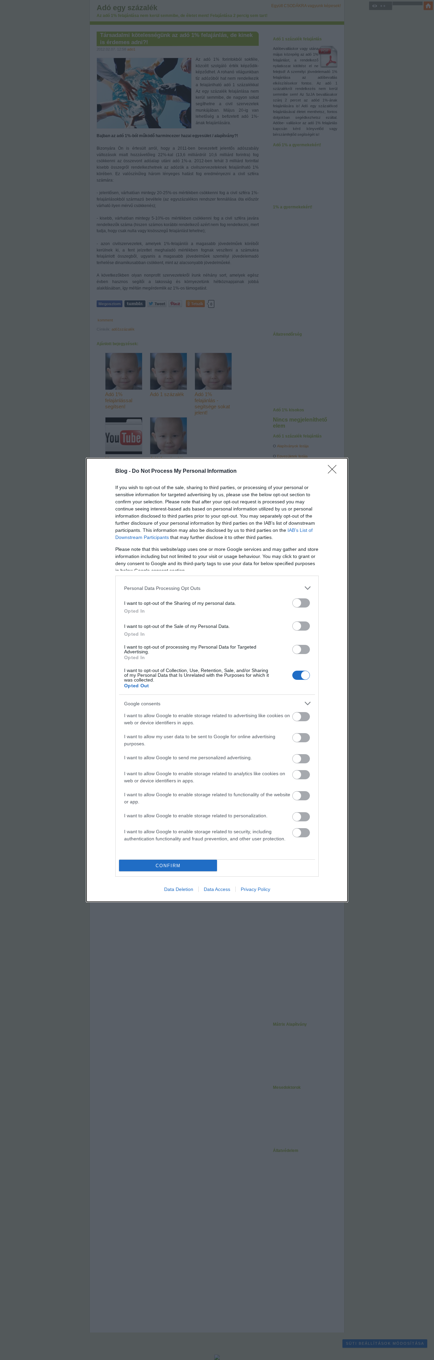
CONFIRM (168, 865)
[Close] (334, 471)
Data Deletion (178, 889)
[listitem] (217, 588)
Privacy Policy (255, 889)
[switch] (301, 603)
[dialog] (217, 680)
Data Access (217, 889)
